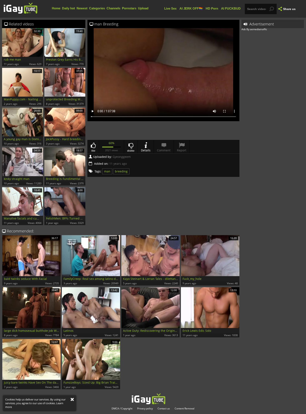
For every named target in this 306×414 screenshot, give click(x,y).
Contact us (164, 408)
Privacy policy (145, 408)
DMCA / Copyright (122, 408)
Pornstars (129, 8)
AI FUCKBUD (231, 8)
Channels (113, 8)
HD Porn (212, 8)
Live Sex (170, 8)
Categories (97, 8)
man (107, 171)
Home (56, 8)
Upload (143, 8)
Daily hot (68, 8)
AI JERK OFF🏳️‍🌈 (191, 8)
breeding (121, 171)
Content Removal (184, 408)
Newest (82, 8)
